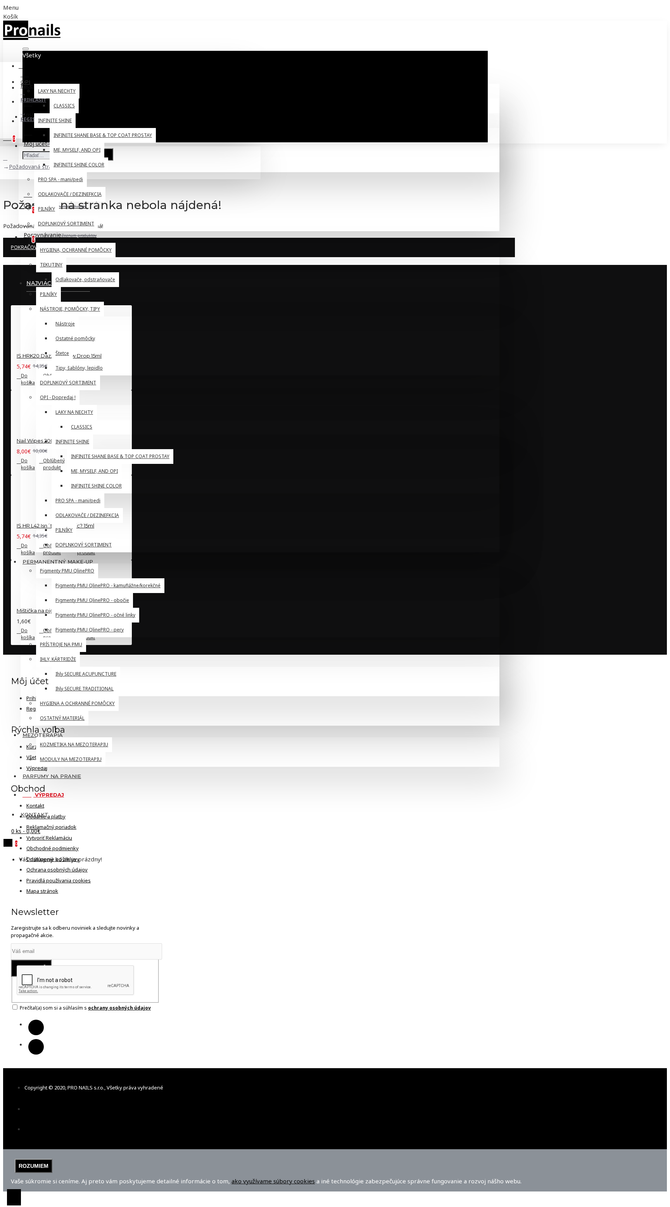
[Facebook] (36, 1027)
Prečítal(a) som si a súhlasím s (85, 1008)
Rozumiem (33, 1166)
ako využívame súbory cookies (273, 1181)
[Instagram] (36, 1047)
